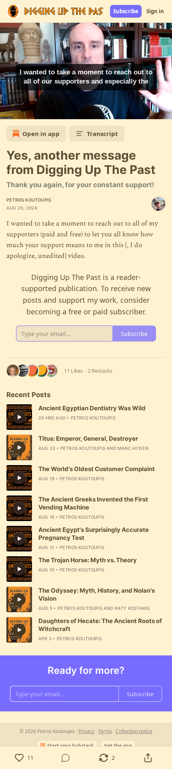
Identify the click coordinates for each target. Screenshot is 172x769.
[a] (19, 417)
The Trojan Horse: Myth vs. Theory (87, 560)
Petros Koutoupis (28, 200)
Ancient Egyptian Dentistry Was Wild (92, 408)
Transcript (102, 134)
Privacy (86, 731)
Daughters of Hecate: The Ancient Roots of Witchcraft (100, 625)
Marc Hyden (133, 448)
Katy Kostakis (132, 608)
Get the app (118, 745)
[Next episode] (26, 110)
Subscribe (125, 11)
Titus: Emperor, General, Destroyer (88, 438)
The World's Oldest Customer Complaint (96, 469)
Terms (105, 731)
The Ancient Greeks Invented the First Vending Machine (93, 503)
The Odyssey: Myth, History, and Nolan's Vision (96, 594)
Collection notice (134, 731)
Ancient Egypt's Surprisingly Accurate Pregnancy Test (93, 533)
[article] (86, 417)
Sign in (155, 11)
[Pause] (9, 110)
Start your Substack (70, 745)
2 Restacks (100, 370)
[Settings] (163, 110)
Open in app (41, 134)
